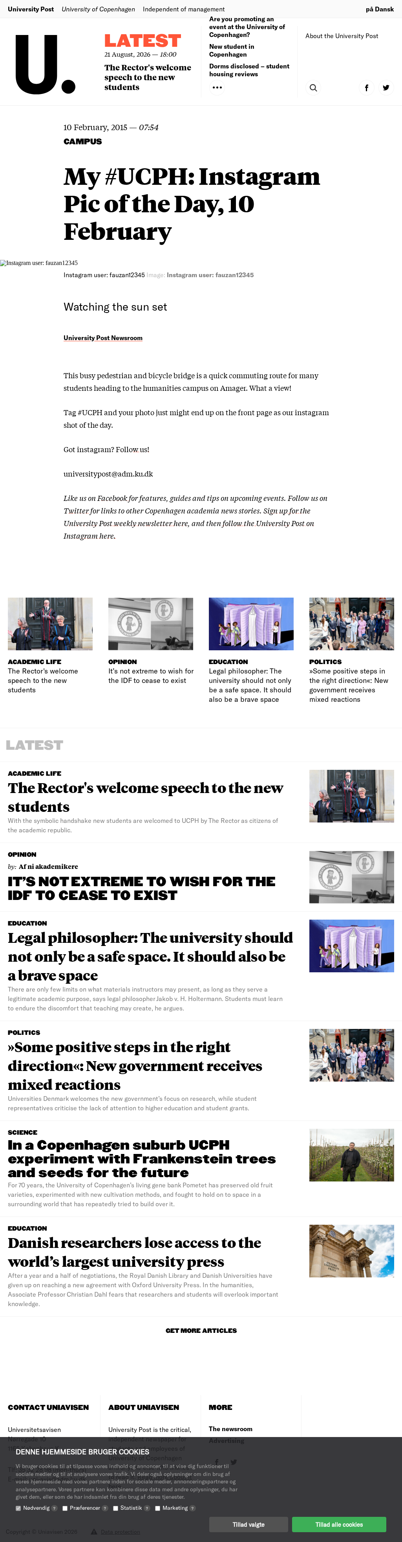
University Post (31, 9)
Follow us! (132, 449)
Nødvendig (39, 1507)
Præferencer (88, 1507)
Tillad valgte (249, 1524)
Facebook (113, 498)
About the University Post (341, 35)
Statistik (134, 1507)
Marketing (178, 1507)
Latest (142, 41)
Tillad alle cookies (339, 1524)
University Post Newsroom (103, 337)
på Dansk (380, 9)
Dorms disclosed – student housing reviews (249, 69)
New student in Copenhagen (231, 50)
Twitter (76, 510)
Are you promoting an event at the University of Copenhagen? (247, 26)
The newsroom (230, 1428)
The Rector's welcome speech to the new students (147, 76)
